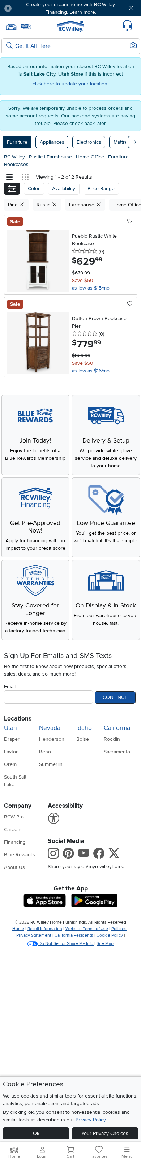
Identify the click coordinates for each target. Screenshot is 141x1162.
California (117, 728)
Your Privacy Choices (104, 1133)
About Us (14, 867)
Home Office (91, 157)
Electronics (89, 142)
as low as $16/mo (91, 371)
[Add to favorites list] (130, 221)
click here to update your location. (70, 84)
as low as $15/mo (91, 288)
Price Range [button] (101, 188)
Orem (10, 764)
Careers (13, 829)
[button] (29, 8)
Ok (36, 1133)
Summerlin (51, 764)
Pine (13, 205)
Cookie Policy (110, 935)
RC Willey (14, 157)
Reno (45, 752)
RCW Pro (14, 817)
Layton (11, 752)
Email (10, 686)
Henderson (51, 739)
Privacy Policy (91, 1120)
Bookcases (16, 164)
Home (18, 929)
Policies (119, 929)
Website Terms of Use (86, 929)
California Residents (74, 935)
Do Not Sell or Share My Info (66, 943)
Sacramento (117, 752)
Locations (17, 718)
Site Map (105, 943)
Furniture (17, 142)
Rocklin (112, 739)
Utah (10, 728)
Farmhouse (60, 157)
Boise (82, 739)
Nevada (49, 728)
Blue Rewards (19, 855)
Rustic (36, 157)
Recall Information (44, 929)
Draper (12, 739)
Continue (115, 697)
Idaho (84, 728)
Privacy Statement (33, 935)
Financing (15, 842)
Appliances (52, 142)
